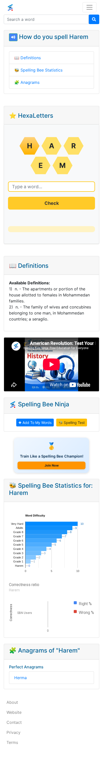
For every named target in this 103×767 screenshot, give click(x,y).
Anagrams (30, 82)
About (12, 702)
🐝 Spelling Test (71, 422)
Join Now (51, 465)
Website (14, 712)
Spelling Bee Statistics (41, 70)
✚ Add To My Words (35, 422)
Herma (20, 677)
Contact (14, 722)
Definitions (30, 57)
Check (51, 203)
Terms (12, 742)
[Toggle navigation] (89, 7)
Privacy (13, 732)
